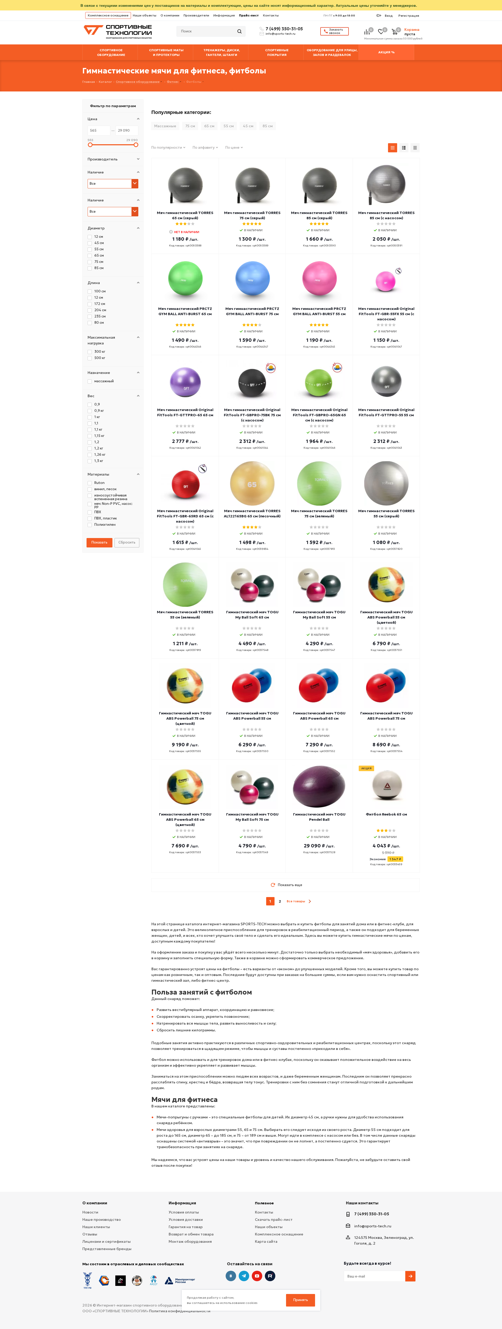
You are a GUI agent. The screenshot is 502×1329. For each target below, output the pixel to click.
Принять (300, 1300)
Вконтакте (231, 1276)
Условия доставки (186, 1219)
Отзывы (89, 1234)
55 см (229, 126)
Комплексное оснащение (108, 15)
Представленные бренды (107, 1248)
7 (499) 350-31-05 (283, 28)
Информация (224, 15)
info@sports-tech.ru (280, 34)
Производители (196, 15)
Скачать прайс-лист (274, 1219)
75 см (190, 126)
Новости (90, 1212)
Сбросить (126, 542)
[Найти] (240, 31)
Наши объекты (144, 15)
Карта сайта (266, 1241)
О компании (170, 15)
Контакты (271, 15)
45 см (248, 126)
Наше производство (101, 1219)
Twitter (270, 1276)
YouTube (257, 1276)
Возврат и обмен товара (191, 1234)
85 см (268, 126)
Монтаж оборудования (190, 1241)
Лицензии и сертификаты (106, 1241)
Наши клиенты (96, 1226)
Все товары (296, 901)
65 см (209, 126)
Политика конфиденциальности (179, 1311)
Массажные (165, 126)
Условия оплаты (184, 1212)
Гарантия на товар (186, 1226)
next (309, 901)
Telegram (244, 1276)
